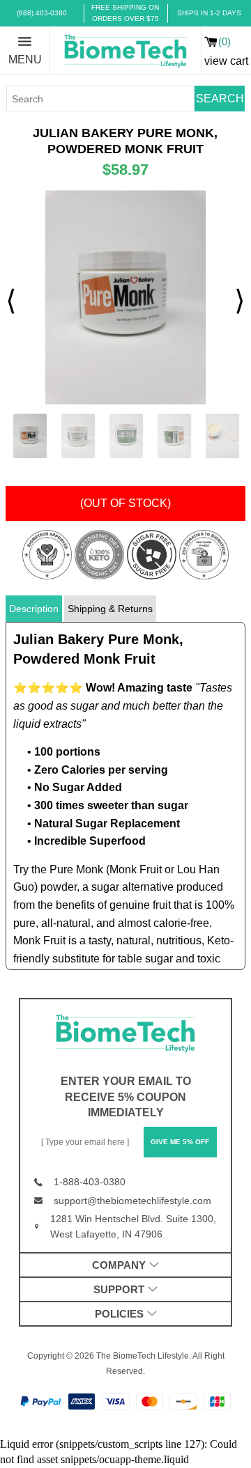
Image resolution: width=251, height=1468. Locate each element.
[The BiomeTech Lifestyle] (125, 50)
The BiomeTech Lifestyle (142, 1356)
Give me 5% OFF (180, 1142)
